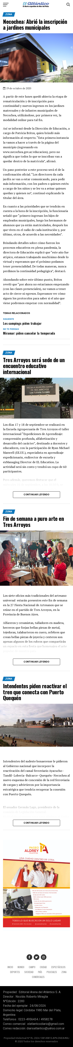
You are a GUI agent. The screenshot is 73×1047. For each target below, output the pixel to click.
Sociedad (29, 972)
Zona (63, 972)
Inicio (10, 967)
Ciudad (43, 967)
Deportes (15, 972)
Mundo (21, 967)
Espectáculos (58, 967)
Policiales (52, 972)
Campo (32, 967)
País (40, 972)
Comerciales (38, 977)
